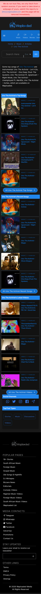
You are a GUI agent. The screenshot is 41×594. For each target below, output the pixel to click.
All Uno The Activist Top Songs (19, 190)
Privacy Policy (9, 575)
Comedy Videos (10, 490)
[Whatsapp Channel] (8, 401)
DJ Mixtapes (8, 478)
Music (17, 416)
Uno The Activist (26, 67)
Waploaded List (10, 505)
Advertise (7, 531)
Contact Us (8, 538)
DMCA (6, 571)
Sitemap (6, 579)
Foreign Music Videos (12, 498)
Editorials (7, 486)
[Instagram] (20, 401)
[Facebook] (27, 401)
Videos (8, 423)
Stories (8, 416)
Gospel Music (9, 471)
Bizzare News (9, 482)
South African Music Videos (15, 501)
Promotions (8, 534)
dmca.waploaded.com (11, 12)
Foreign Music (9, 467)
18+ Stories (8, 459)
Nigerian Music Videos (13, 494)
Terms (6, 567)
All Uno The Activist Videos (21, 392)
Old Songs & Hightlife (12, 475)
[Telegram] (33, 401)
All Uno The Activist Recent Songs (18, 291)
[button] (4, 35)
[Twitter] (14, 401)
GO (36, 54)
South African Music (12, 463)
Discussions (29, 416)
